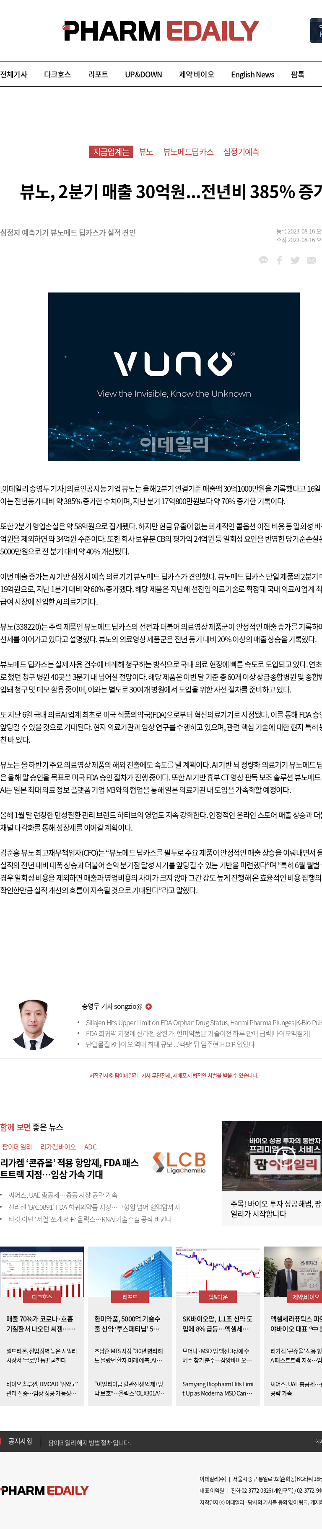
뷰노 (146, 152)
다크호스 (57, 74)
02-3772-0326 (256, 1490)
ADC (90, 1147)
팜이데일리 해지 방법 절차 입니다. (89, 1441)
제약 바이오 (196, 74)
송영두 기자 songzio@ (112, 1006)
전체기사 (13, 74)
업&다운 (218, 1297)
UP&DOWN (143, 74)
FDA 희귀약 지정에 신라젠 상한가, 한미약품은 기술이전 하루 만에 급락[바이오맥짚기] (198, 1033)
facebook (279, 260)
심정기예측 (241, 152)
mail (311, 260)
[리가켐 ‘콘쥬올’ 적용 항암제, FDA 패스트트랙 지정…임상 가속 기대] (180, 1161)
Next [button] (50, 1446)
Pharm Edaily (44, 1490)
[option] (114, 1441)
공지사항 (20, 1441)
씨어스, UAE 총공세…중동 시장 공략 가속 (62, 1195)
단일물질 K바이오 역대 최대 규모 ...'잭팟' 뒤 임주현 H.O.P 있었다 (170, 1044)
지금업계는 (111, 152)
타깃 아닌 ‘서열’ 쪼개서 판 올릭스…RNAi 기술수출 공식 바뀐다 (90, 1219)
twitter (295, 260)
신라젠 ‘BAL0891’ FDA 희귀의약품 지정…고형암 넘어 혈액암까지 (94, 1207)
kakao (263, 260)
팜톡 (297, 74)
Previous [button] (50, 1436)
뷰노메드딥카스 (188, 152)
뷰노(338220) (20, 626)
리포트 (98, 74)
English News (252, 74)
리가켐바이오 (58, 1147)
